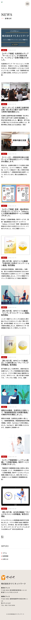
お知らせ (5, 559)
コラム (4, 553)
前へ (2, 536)
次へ (2, 538)
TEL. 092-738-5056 (8, 605)
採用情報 (5, 556)
